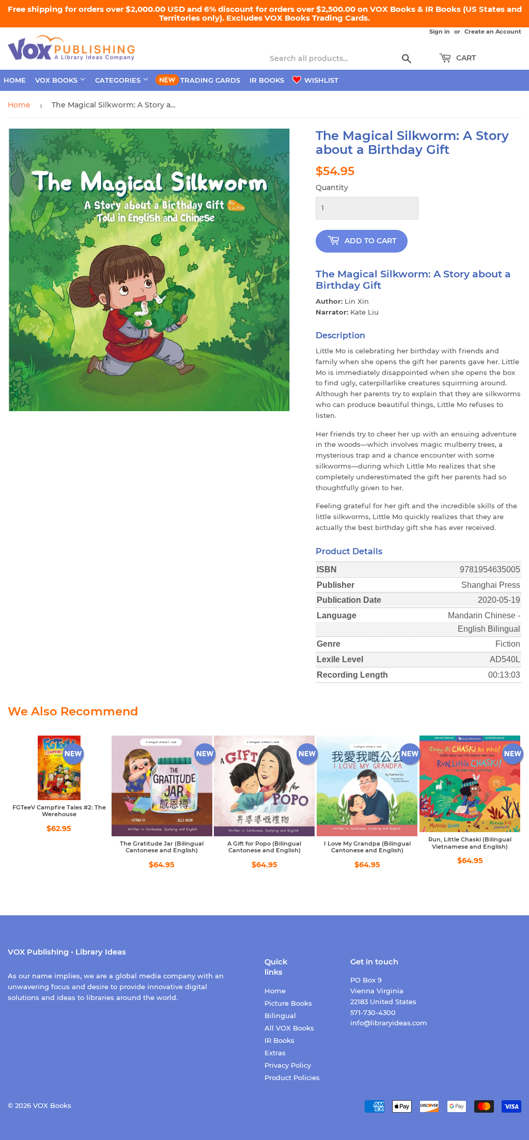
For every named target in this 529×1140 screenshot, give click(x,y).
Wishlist (320, 80)
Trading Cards (210, 80)
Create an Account (492, 31)
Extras (275, 1053)
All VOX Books (289, 1028)
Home (15, 80)
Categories (119, 80)
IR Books (267, 80)
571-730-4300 (373, 1012)
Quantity (332, 187)
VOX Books (57, 80)
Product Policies (292, 1077)
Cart (465, 58)
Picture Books (288, 1003)
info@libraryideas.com (388, 1023)
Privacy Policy (287, 1065)
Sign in (439, 31)
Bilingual (280, 1015)
